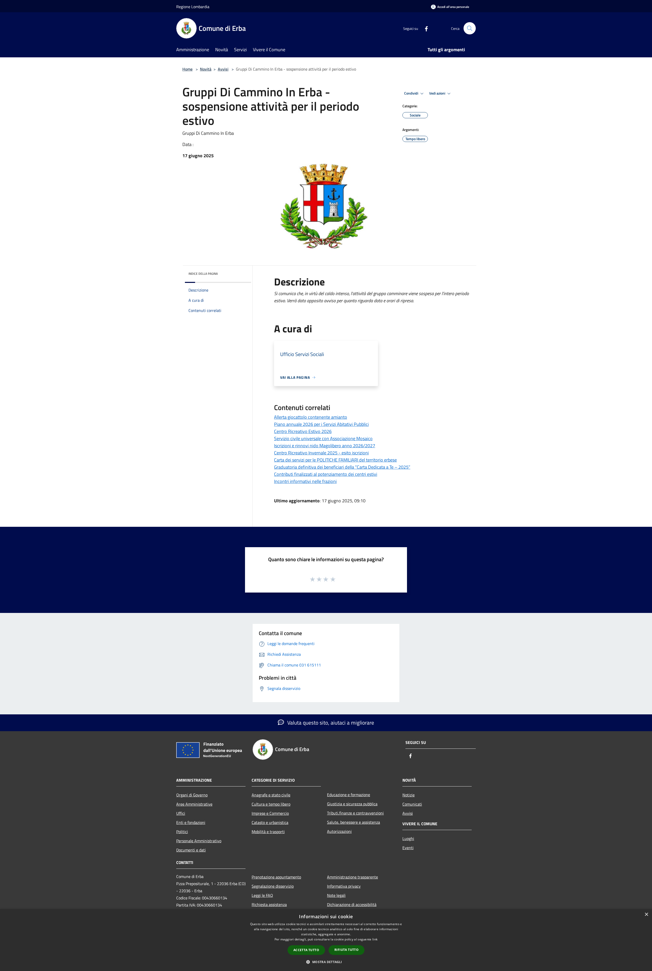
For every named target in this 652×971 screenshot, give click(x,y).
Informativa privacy (344, 886)
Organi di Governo (192, 795)
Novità (205, 69)
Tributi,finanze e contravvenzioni (355, 813)
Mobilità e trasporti (268, 832)
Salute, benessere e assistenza (353, 822)
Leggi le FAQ (262, 895)
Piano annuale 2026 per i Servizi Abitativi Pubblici (321, 424)
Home (187, 69)
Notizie (408, 795)
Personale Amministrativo (198, 841)
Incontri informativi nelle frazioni (305, 481)
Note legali (336, 895)
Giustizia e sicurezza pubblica (352, 804)
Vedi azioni (437, 93)
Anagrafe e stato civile (271, 795)
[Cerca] (470, 28)
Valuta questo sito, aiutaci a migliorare (330, 722)
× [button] (646, 914)
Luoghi (408, 838)
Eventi (408, 848)
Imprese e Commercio (270, 813)
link (374, 939)
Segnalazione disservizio (273, 886)
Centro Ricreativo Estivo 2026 (303, 431)
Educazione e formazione (348, 795)
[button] (326, 962)
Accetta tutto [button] (306, 950)
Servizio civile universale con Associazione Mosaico (323, 438)
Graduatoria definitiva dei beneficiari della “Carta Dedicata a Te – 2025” (342, 467)
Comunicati (412, 804)
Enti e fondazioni (190, 822)
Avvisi (223, 69)
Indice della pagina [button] (203, 273)
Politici (182, 832)
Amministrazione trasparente (352, 877)
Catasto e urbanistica (270, 822)
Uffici (180, 813)
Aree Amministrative (194, 804)
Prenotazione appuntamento (276, 877)
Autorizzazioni (339, 831)
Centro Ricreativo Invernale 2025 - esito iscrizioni (321, 452)
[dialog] (326, 940)
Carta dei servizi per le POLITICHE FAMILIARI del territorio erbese (335, 459)
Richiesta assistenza (269, 904)
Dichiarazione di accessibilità (351, 904)
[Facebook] (424, 28)
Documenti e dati (191, 850)
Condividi (411, 93)
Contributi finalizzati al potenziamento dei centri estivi (325, 474)
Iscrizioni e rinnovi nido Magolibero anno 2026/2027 (324, 445)
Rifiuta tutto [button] (346, 950)
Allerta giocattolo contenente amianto (310, 417)
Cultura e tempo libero (271, 804)
